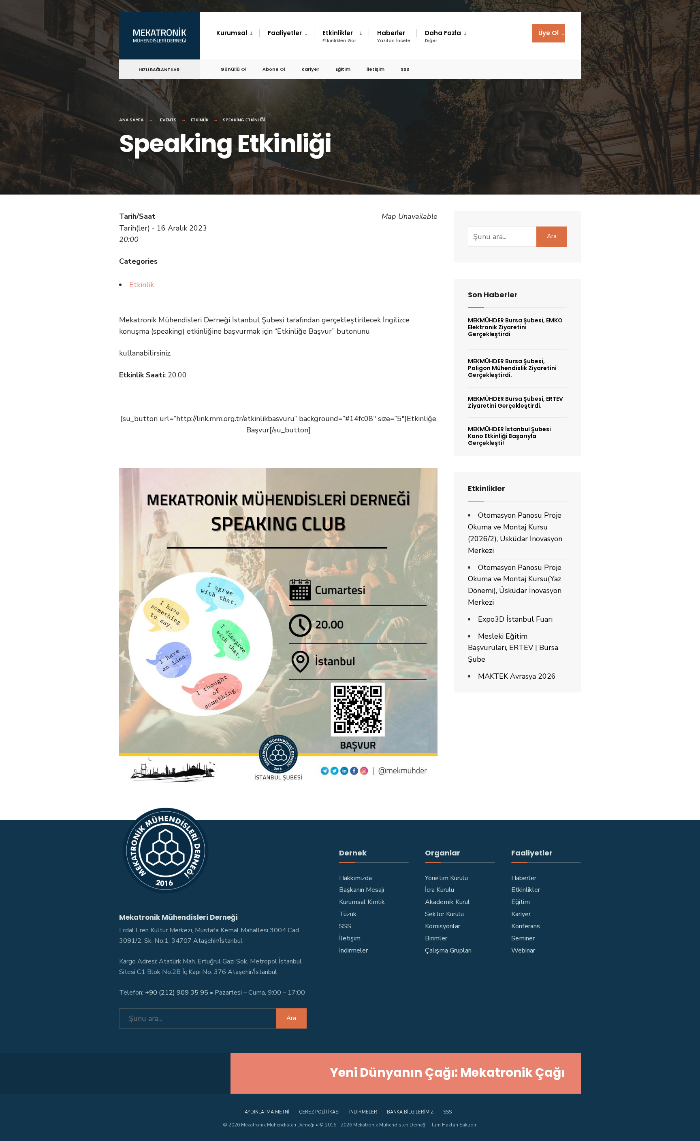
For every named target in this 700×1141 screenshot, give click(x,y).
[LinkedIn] (532, 69)
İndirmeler (353, 950)
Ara (552, 236)
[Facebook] (474, 69)
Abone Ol (273, 69)
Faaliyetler (285, 33)
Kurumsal (231, 33)
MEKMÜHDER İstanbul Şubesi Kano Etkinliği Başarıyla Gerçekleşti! (509, 436)
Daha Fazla (443, 36)
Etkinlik (200, 119)
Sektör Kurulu (444, 914)
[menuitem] (237, 33)
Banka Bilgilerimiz (410, 1112)
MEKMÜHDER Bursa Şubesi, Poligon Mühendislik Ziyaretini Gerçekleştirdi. (512, 368)
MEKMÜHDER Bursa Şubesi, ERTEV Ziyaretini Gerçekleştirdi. (515, 402)
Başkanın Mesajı (361, 889)
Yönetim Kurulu (446, 878)
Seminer (523, 938)
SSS (405, 69)
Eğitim (342, 69)
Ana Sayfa (131, 119)
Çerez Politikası (319, 1112)
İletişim (375, 69)
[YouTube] (517, 69)
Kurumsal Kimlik (362, 902)
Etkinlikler (339, 36)
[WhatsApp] (547, 69)
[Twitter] (488, 69)
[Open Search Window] (561, 69)
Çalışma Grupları (448, 950)
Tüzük (347, 914)
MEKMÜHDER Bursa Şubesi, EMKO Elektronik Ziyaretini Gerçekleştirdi (515, 327)
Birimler (436, 938)
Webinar (523, 950)
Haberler (393, 36)
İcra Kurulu (439, 889)
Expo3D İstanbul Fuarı (515, 619)
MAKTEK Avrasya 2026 (517, 676)
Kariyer (310, 69)
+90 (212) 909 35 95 (176, 992)
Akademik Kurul (447, 902)
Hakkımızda (355, 878)
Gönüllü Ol (233, 69)
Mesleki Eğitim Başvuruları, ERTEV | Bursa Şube (513, 648)
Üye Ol (548, 33)
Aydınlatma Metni (267, 1112)
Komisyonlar (442, 926)
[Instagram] (503, 69)
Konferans (525, 926)
